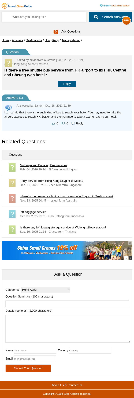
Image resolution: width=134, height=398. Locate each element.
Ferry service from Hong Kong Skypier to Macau (51, 180)
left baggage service (33, 212)
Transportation (71, 40)
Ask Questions (71, 31)
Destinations (34, 40)
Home (5, 40)
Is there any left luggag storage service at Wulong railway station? (63, 227)
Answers (17, 40)
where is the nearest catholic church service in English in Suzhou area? (66, 196)
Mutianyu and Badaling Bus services (43, 165)
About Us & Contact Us (67, 385)
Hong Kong (52, 40)
